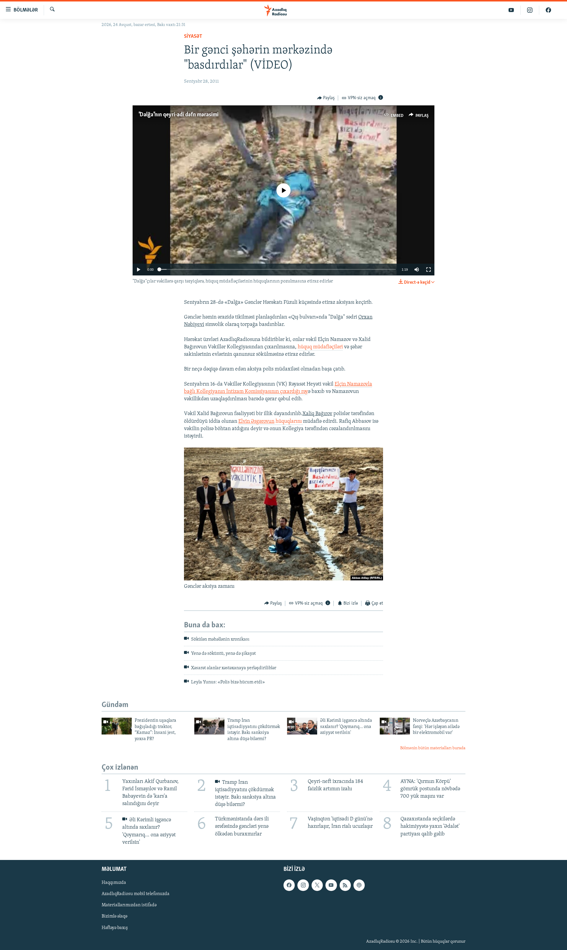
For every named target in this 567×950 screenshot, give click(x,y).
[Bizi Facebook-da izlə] (548, 10)
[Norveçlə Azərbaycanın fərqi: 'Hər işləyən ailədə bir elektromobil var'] (395, 726)
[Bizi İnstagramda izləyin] (530, 10)
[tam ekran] (428, 269)
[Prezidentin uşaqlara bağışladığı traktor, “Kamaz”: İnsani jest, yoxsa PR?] (117, 726)
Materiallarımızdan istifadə (129, 905)
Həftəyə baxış (115, 927)
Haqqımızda (114, 882)
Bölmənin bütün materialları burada (432, 748)
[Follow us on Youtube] (331, 885)
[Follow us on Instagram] (303, 885)
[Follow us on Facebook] (289, 885)
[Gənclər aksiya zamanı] (283, 579)
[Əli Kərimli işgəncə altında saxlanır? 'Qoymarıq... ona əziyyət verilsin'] (302, 726)
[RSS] (345, 885)
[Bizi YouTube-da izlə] (511, 10)
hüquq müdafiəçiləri (320, 347)
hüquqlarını (270, 421)
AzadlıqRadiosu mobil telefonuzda (136, 894)
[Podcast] (359, 885)
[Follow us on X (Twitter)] (317, 885)
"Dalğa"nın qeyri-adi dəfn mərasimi (179, 115)
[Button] (326, 98)
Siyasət (193, 36)
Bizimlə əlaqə (114, 916)
